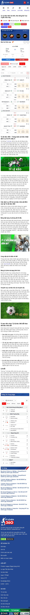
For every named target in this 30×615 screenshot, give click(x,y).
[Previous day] (3, 400)
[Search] (25, 2)
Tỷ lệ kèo (8, 141)
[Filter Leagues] (27, 400)
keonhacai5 (7, 264)
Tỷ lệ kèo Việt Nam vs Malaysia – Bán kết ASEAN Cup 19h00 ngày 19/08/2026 (13, 480)
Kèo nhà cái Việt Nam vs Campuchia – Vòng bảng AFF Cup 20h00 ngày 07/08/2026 (15, 509)
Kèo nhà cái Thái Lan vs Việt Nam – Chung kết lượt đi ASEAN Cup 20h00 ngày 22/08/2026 (13, 476)
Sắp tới (18, 403)
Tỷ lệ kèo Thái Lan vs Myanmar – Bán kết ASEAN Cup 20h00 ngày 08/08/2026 (13, 500)
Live (9, 403)
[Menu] (28, 2)
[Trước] (24, 42)
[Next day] (15, 400)
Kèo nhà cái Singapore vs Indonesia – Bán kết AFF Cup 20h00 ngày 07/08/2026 (14, 505)
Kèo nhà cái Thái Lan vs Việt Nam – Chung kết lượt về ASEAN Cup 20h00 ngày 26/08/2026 (13, 472)
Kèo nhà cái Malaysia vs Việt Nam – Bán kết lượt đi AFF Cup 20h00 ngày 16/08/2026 (15, 488)
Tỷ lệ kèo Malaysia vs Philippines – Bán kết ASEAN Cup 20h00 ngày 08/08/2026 (14, 496)
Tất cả (4, 403)
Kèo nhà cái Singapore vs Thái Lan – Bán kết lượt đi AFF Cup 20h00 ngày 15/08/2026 (14, 492)
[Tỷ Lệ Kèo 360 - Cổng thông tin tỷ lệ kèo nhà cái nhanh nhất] (7, 2)
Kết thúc (13, 403)
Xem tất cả (25, 30)
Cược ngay (21, 59)
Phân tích (8, 59)
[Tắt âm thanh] (28, 73)
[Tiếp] (28, 42)
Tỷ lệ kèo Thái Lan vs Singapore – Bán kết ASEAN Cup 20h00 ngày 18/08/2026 (14, 484)
